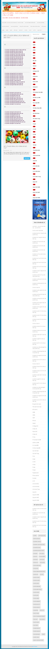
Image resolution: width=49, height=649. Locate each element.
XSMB (3, 30)
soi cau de (42, 559)
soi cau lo (35, 562)
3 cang (34, 535)
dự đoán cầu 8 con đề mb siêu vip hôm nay (39, 250)
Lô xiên (34, 129)
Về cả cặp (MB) (36, 102)
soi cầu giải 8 (36, 583)
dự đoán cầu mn (36, 547)
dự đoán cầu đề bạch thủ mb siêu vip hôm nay (39, 279)
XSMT (11, 30)
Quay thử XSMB (36, 187)
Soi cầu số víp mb (40, 22)
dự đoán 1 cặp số (36, 541)
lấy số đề (35, 553)
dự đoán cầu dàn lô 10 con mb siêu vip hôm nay (39, 275)
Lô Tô (34, 30)
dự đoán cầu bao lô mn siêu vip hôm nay (39, 367)
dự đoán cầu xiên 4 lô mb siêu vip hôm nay (39, 320)
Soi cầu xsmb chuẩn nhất (30, 22)
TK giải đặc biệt (36, 150)
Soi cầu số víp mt (5, 26)
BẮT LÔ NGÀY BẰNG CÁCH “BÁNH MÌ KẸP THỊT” (15, 147)
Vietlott (21, 30)
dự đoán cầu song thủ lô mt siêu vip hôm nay (39, 356)
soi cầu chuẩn (36, 580)
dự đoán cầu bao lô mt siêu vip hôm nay (39, 327)
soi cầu (41, 574)
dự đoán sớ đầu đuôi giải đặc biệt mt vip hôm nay (39, 352)
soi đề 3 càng (36, 637)
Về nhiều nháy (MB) (37, 108)
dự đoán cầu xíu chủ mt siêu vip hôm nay (39, 360)
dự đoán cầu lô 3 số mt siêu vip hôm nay (39, 343)
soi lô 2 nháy (36, 622)
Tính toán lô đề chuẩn (35, 26)
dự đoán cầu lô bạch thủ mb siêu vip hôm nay (39, 299)
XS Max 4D (35, 76)
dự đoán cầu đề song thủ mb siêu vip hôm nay (39, 291)
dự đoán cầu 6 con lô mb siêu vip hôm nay (39, 263)
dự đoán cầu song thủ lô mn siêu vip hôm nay (39, 396)
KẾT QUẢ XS (44, 26)
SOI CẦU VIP (35, 574)
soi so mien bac (36, 634)
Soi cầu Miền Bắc (36, 586)
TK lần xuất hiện (36, 155)
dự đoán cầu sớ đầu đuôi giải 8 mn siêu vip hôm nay (39, 388)
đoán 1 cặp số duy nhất (38, 640)
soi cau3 (35, 556)
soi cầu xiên (35, 595)
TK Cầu (26, 30)
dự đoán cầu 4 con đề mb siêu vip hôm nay (39, 242)
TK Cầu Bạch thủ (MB (37, 439)
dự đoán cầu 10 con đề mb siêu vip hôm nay (39, 254)
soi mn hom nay (36, 631)
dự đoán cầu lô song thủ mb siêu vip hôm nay (39, 307)
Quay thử (39, 30)
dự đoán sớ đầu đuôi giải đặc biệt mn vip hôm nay (39, 392)
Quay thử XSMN (36, 197)
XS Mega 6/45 (36, 71)
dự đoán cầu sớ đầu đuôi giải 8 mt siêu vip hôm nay (39, 348)
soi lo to (42, 610)
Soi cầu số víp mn (14, 26)
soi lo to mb (36, 613)
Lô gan (34, 123)
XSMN (7, 30)
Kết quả (15, 30)
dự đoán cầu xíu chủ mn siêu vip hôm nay (39, 400)
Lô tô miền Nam (36, 171)
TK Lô (30, 30)
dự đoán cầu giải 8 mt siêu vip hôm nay (39, 339)
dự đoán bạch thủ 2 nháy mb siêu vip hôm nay (39, 234)
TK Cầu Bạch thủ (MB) (38, 92)
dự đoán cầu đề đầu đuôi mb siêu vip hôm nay (39, 284)
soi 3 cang (42, 553)
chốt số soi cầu (42, 535)
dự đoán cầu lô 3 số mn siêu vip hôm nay (39, 384)
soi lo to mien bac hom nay (39, 616)
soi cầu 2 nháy (36, 577)
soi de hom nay (36, 607)
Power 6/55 (35, 81)
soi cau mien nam (36, 565)
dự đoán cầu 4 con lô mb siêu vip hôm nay (39, 259)
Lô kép (34, 134)
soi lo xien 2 (42, 619)
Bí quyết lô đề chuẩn (24, 26)
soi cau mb (42, 562)
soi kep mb (35, 610)
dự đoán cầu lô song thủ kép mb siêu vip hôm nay (39, 303)
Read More (27, 158)
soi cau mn (35, 568)
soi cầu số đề (36, 592)
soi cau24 (35, 559)
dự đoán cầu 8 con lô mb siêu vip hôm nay (39, 267)
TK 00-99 (35, 160)
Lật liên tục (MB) (36, 97)
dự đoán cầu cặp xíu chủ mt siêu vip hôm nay (39, 331)
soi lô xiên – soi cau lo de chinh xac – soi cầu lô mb (12, 22)
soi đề (43, 634)
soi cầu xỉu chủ (36, 604)
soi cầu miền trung (37, 589)
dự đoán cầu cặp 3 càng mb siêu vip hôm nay (39, 271)
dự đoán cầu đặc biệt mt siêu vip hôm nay (39, 335)
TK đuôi (34, 145)
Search (43, 34)
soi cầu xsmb (36, 598)
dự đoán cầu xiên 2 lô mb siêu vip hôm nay (39, 311)
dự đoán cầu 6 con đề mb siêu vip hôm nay (39, 246)
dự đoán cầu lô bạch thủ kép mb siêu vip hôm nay (39, 295)
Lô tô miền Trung (37, 176)
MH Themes (34, 646)
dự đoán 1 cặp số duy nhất (38, 544)
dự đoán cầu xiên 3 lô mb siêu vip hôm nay (39, 316)
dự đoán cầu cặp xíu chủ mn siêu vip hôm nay (39, 371)
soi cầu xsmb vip (36, 601)
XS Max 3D (35, 87)
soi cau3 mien (42, 556)
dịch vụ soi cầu (36, 538)
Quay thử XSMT (36, 192)
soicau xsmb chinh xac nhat (39, 571)
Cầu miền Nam (36, 113)
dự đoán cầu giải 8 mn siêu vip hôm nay (39, 379)
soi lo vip (35, 619)
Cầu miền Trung (36, 118)
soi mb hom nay (36, 628)
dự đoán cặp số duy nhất (38, 550)
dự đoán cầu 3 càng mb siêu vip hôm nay (39, 238)
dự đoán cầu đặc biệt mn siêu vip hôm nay (39, 375)
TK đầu (34, 139)
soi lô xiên (35, 625)
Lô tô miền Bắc (36, 166)
